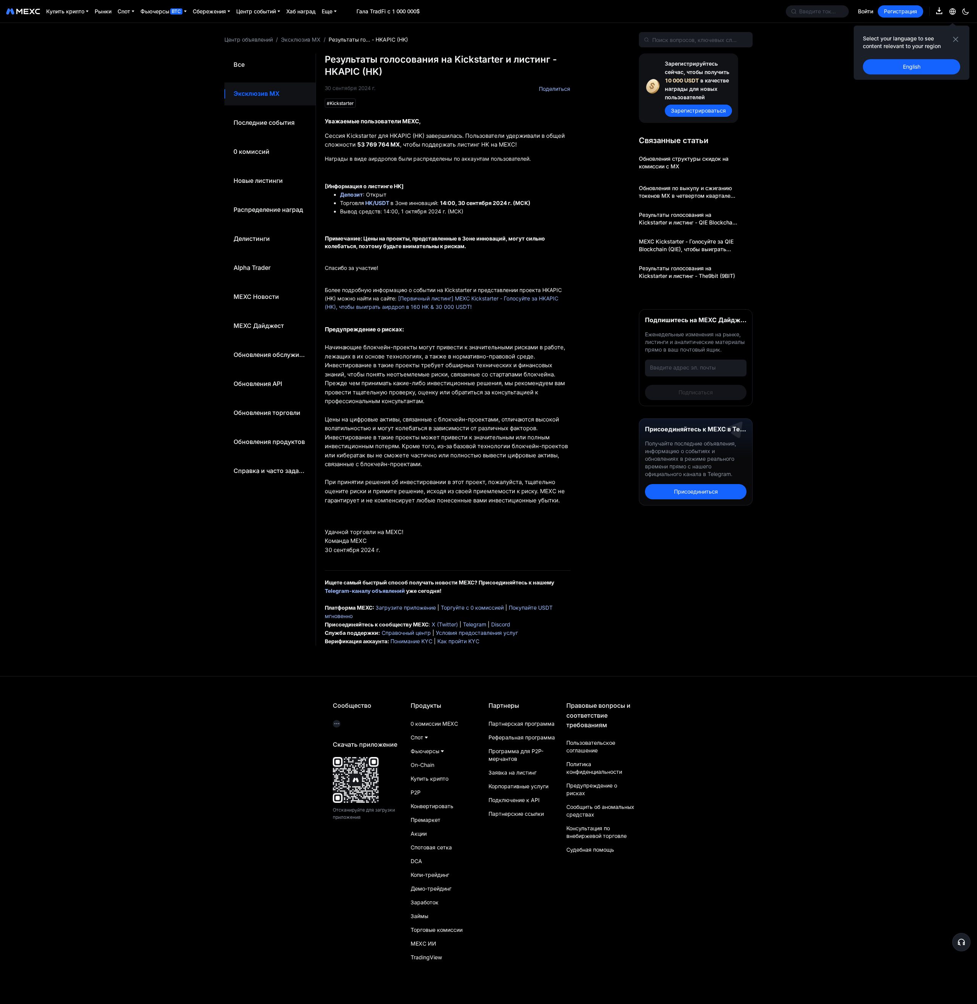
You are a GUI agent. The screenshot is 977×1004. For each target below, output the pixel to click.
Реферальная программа (521, 737)
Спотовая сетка (431, 847)
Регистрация (900, 11)
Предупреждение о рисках (591, 789)
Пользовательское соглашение (590, 746)
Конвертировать (432, 806)
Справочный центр (406, 633)
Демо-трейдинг (431, 888)
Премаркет (425, 820)
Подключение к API (514, 800)
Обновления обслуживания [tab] (270, 354)
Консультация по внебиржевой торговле (596, 832)
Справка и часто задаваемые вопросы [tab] (270, 471)
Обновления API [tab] (258, 383)
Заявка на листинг (512, 772)
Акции (419, 833)
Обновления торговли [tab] (267, 412)
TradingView (426, 957)
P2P (416, 792)
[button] (961, 942)
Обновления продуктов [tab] (269, 442)
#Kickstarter (340, 103)
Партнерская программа (521, 723)
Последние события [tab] (264, 122)
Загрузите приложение (406, 607)
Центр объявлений (248, 39)
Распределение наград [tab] (268, 209)
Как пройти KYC (458, 641)
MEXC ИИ (423, 943)
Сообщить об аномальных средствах (600, 811)
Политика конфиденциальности (594, 768)
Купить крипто (429, 778)
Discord (500, 624)
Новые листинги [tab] (258, 180)
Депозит (351, 194)
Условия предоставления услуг (477, 633)
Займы (419, 916)
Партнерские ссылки (516, 813)
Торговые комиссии (437, 930)
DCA (416, 861)
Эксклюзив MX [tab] (257, 93)
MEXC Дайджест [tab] (259, 325)
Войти (865, 11)
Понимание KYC (411, 641)
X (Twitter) (445, 624)
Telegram (474, 624)
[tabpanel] (534, 349)
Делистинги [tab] (252, 238)
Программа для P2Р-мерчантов (515, 755)
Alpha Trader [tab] (252, 267)
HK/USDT (377, 203)
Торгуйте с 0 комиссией (472, 607)
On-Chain (422, 765)
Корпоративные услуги (518, 786)
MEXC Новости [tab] (256, 296)
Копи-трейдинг (430, 875)
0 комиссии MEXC (434, 723)
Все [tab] (239, 64)
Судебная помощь (590, 849)
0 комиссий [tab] (251, 151)
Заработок (425, 902)
